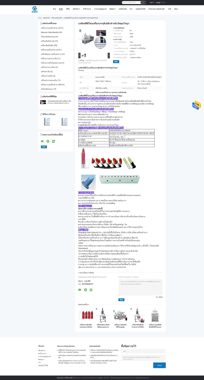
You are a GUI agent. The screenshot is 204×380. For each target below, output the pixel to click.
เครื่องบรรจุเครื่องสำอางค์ (50, 28)
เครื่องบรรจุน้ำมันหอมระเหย (51, 63)
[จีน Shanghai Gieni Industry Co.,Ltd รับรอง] (47, 122)
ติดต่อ (116, 61)
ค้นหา (143, 2)
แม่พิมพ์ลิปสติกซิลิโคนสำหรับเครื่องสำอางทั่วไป (104, 356)
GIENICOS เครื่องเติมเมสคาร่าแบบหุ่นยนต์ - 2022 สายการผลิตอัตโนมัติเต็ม (72, 351)
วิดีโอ (68, 9)
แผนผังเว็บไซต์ (140, 9)
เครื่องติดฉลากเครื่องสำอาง (51, 54)
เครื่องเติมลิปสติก (56, 18)
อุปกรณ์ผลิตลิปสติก (104, 267)
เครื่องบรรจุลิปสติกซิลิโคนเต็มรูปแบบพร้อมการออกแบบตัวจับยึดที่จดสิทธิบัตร (104, 351)
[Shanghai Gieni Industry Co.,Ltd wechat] (54, 141)
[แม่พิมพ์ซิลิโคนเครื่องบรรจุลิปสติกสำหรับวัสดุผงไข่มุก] (93, 39)
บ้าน (54, 9)
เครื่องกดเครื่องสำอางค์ (49, 50)
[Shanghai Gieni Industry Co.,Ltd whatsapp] (49, 141)
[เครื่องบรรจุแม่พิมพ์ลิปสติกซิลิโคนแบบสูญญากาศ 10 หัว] (155, 315)
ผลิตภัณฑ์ (46, 18)
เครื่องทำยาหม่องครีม (49, 80)
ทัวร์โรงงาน (87, 9)
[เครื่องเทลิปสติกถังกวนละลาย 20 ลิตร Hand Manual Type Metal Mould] (137, 315)
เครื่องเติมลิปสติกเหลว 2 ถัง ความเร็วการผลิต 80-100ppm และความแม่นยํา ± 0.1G (72, 362)
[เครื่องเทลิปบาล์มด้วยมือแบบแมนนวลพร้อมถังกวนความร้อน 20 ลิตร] (103, 315)
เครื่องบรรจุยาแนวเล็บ (49, 59)
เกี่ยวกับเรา (76, 9)
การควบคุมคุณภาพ (100, 9)
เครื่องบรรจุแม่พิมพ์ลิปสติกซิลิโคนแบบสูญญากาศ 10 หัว (155, 326)
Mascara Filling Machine (50, 32)
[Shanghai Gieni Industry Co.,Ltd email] (43, 141)
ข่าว (131, 9)
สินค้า (61, 9)
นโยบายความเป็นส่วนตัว (156, 9)
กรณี (169, 9)
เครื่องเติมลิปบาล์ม (48, 41)
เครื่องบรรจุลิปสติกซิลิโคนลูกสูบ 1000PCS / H (120, 326)
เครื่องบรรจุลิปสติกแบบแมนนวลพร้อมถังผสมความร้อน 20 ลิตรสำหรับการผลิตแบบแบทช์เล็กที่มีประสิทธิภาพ (85, 326)
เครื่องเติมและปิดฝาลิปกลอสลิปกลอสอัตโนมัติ (72, 356)
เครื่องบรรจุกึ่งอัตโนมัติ (118, 267)
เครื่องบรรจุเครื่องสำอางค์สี (51, 85)
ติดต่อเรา (113, 9)
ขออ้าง (152, 2)
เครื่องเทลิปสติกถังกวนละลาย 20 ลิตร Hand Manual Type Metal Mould (137, 326)
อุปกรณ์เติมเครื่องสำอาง (89, 267)
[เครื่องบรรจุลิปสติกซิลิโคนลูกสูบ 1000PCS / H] (120, 315)
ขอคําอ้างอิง (123, 9)
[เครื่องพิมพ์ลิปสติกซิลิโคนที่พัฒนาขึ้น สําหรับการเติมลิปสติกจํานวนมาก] (43, 102)
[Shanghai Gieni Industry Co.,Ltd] (34, 9)
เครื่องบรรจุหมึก (47, 76)
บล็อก (176, 9)
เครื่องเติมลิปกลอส (48, 37)
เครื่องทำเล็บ (45, 72)
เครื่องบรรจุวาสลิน (48, 67)
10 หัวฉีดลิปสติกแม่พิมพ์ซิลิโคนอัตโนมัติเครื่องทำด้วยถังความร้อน (103, 362)
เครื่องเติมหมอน (47, 89)
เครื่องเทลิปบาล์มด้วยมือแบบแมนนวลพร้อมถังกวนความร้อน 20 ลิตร (103, 326)
